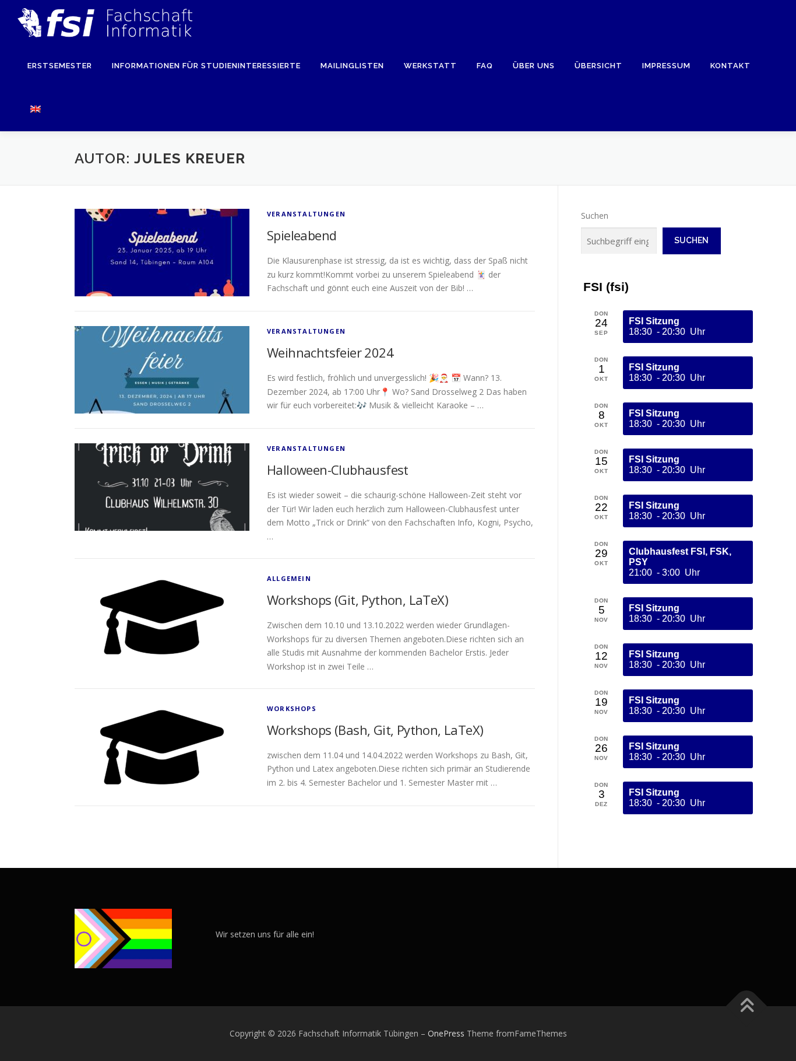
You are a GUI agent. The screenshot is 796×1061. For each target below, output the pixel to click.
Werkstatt (430, 65)
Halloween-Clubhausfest (337, 469)
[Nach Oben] (746, 1006)
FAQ (485, 65)
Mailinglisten (352, 65)
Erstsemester (59, 65)
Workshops (291, 708)
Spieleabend (301, 235)
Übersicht (598, 65)
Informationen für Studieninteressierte (206, 65)
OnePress (446, 1033)
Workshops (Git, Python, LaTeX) (357, 599)
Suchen (594, 215)
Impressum (666, 65)
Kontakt (730, 65)
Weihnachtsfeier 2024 (330, 352)
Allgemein (289, 578)
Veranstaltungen (306, 213)
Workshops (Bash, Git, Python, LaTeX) (375, 729)
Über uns (534, 65)
